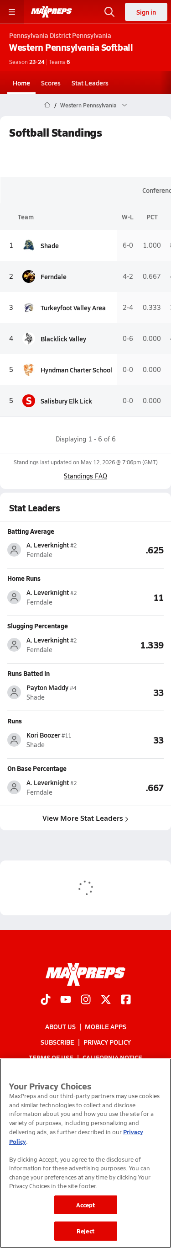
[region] (85, 1153)
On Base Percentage (37, 768)
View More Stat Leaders (82, 818)
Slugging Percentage (37, 625)
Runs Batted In (28, 673)
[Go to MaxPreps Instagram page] (85, 1000)
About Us (60, 1026)
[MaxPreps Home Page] (47, 105)
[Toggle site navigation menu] (12, 12)
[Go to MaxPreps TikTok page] (45, 1000)
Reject (85, 1231)
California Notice (112, 1057)
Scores (51, 82)
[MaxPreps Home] (51, 12)
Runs (14, 721)
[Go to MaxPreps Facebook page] (125, 1000)
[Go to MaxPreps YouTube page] (65, 1000)
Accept (85, 1204)
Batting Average (30, 531)
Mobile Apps (105, 1026)
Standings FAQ (85, 476)
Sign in (146, 11)
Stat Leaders (90, 82)
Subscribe (57, 1041)
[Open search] (109, 12)
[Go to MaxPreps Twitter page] (105, 1000)
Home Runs (24, 578)
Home (21, 82)
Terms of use (51, 1057)
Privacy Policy (107, 1041)
